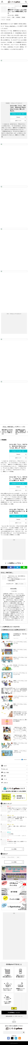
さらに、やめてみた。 (12, 7)
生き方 (5, 765)
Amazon (18, 117)
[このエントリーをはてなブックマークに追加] (16, 1038)
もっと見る (14, 849)
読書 (5, 775)
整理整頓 (18, 17)
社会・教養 (6, 772)
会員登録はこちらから (14, 1012)
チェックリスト (11, 857)
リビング (3, 17)
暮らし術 (5, 769)
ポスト (25, 6)
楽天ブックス (18, 120)
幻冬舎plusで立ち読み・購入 (18, 113)
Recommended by (17, 759)
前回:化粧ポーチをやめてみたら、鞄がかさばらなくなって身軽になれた (7, 431)
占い (18, 857)
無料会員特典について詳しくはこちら (14, 1016)
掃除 (13, 17)
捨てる (9, 17)
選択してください (19, 583)
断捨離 (23, 17)
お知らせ (6, 782)
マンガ (3, 19)
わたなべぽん (13, 588)
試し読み (8, 19)
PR (26, 638)
